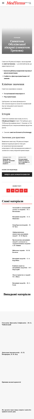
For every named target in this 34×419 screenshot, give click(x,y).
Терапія (17, 37)
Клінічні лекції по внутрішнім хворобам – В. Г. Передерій (22, 267)
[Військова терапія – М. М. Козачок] (6, 251)
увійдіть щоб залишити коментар (17, 174)
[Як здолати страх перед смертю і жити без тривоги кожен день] (17, 397)
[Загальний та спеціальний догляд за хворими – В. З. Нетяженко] (6, 209)
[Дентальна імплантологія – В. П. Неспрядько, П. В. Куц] (17, 339)
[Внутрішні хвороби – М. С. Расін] (6, 284)
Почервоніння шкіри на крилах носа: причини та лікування (24, 161)
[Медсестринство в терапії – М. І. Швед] (6, 276)
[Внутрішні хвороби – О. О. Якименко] (6, 218)
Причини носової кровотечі (11, 382)
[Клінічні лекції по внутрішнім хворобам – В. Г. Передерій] (6, 268)
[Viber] (26, 190)
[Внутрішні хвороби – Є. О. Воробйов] (6, 259)
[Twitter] (13, 190)
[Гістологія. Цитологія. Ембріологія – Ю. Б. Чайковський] (17, 310)
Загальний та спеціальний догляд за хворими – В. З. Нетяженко (21, 209)
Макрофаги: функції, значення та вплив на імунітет (9, 161)
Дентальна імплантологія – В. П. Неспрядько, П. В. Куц (13, 353)
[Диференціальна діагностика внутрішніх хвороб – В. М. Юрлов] (6, 234)
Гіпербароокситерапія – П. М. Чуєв (21, 226)
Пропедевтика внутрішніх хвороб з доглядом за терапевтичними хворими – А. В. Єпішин (22, 242)
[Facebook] (8, 190)
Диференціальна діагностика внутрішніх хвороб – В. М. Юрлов (20, 234)
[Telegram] (17, 190)
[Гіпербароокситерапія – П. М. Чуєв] (6, 226)
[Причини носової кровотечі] (17, 369)
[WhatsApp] (21, 190)
